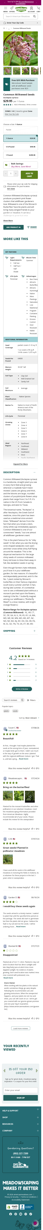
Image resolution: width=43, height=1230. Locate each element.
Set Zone (11, 189)
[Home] (4, 28)
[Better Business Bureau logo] (27, 1207)
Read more (23, 759)
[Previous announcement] (4, 2)
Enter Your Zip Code (12, 114)
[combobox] (29, 718)
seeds (15, 711)
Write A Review (22, 689)
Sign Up (21, 1098)
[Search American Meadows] (34, 16)
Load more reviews (20, 1028)
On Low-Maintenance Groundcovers (25, 3)
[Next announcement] (36, 2)
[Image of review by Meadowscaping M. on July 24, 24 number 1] (8, 795)
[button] (5, 9)
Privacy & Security (12, 1197)
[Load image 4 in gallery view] (35, 71)
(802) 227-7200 (20, 1153)
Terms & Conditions (29, 1197)
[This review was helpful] (32, 1018)
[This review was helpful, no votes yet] (32, 768)
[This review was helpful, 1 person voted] (32, 828)
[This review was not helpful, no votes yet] (37, 768)
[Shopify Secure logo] (12, 1207)
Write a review (31, 104)
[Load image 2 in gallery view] (16, 71)
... (8, 28)
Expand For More (20, 464)
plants (6, 711)
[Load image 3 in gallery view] (26, 71)
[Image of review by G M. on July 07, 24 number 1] (8, 859)
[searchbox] (11, 700)
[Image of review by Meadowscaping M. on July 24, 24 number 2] (19, 795)
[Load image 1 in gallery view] (7, 71)
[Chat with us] (35, 1223)
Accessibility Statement (21, 1200)
